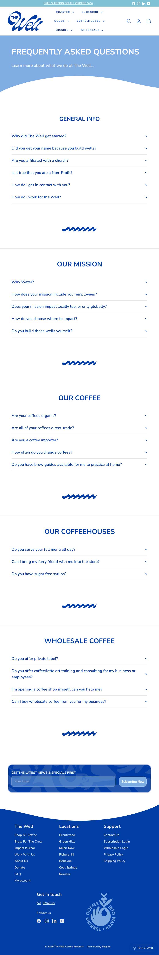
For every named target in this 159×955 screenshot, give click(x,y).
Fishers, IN (66, 854)
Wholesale (90, 30)
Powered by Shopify (99, 946)
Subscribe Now (132, 781)
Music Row (67, 848)
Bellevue (65, 861)
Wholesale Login (116, 848)
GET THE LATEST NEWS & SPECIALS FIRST (43, 773)
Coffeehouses (89, 20)
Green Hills (67, 841)
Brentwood (67, 835)
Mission (63, 30)
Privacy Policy (113, 854)
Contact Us (111, 835)
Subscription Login (117, 841)
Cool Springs (68, 867)
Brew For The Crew (28, 841)
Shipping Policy (114, 861)
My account (22, 880)
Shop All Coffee (26, 835)
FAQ (18, 874)
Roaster (63, 12)
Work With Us (25, 854)
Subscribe (91, 12)
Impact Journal (25, 848)
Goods (60, 20)
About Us (21, 861)
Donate (20, 867)
